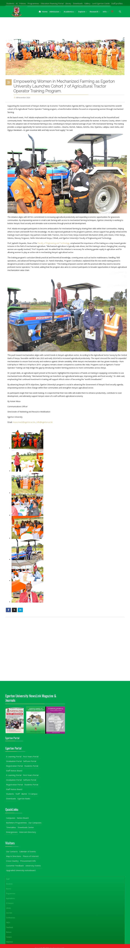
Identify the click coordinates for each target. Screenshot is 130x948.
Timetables (11, 827)
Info (105, 11)
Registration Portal (14, 766)
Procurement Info (28, 861)
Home (44, 11)
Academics (69, 11)
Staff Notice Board (14, 770)
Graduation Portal (14, 761)
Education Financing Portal (52, 3)
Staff (18, 794)
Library (68, 3)
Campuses (10, 818)
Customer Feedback (15, 865)
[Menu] (112, 11)
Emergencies (12, 832)
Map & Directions (13, 856)
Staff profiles (117, 3)
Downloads (78, 3)
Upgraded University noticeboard (20, 870)
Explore (81, 11)
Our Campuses (34, 822)
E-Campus (33, 794)
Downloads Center (26, 827)
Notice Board (22, 818)
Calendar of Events (27, 851)
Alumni (24, 794)
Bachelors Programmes (16, 822)
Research (94, 11)
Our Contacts (12, 851)
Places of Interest (31, 856)
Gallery (87, 3)
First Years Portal (30, 756)
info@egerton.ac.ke (45, 422)
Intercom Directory (27, 832)
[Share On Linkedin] (20, 610)
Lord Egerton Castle (101, 3)
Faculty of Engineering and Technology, (54, 243)
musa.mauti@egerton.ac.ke (24, 422)
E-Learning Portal (13, 756)
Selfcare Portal (29, 761)
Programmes (33, 3)
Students (10, 3)
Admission (54, 11)
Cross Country (12, 861)
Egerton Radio (24, 798)
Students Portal (31, 766)
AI (17, 3)
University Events (33, 865)
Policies (22, 3)
